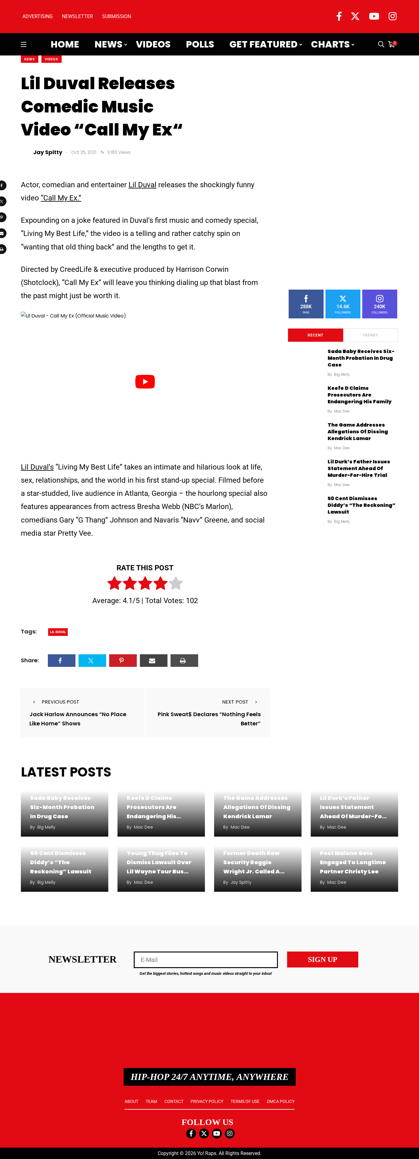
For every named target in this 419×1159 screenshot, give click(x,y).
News (108, 44)
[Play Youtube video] (145, 381)
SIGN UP (322, 959)
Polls (200, 44)
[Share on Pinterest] (123, 660)
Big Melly (342, 374)
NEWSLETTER (77, 16)
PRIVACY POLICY (206, 1101)
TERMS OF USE (245, 1101)
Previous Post (60, 701)
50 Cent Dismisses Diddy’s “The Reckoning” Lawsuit (361, 505)
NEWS (29, 59)
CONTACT (173, 1101)
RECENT (315, 335)
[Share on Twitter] (92, 660)
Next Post (235, 701)
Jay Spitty (241, 882)
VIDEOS (51, 59)
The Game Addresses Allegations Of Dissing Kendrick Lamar (358, 431)
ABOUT (131, 1101)
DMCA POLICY (280, 1101)
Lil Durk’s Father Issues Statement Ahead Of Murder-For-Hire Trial (359, 468)
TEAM (151, 1101)
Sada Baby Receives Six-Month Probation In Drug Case (361, 358)
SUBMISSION (116, 16)
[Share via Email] (153, 660)
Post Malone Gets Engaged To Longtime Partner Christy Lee (353, 862)
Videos (153, 44)
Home (65, 44)
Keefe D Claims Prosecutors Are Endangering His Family (360, 395)
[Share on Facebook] (61, 660)
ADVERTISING (37, 16)
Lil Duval (142, 184)
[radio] (114, 584)
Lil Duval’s (37, 467)
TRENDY (370, 335)
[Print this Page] (184, 660)
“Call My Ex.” (61, 198)
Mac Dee (342, 411)
